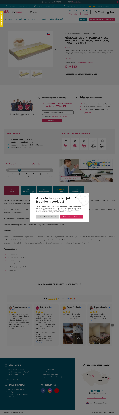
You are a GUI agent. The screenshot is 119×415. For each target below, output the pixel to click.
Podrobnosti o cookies (63, 211)
